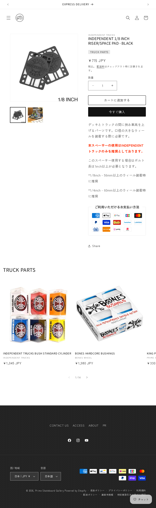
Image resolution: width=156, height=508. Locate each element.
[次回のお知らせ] (148, 4)
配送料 (100, 66)
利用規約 (141, 490)
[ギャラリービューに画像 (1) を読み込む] (18, 115)
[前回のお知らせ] (7, 4)
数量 (91, 77)
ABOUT (94, 425)
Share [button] (96, 246)
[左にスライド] (69, 377)
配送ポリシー (90, 494)
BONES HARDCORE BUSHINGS (95, 353)
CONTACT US (59, 425)
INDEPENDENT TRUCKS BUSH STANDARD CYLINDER (37, 353)
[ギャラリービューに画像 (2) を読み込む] (35, 115)
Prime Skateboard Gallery (49, 490)
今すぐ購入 (117, 112)
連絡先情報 (107, 494)
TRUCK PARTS (99, 52)
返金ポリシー (97, 490)
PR (104, 425)
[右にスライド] (86, 377)
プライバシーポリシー (120, 490)
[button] (8, 17)
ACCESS (79, 425)
